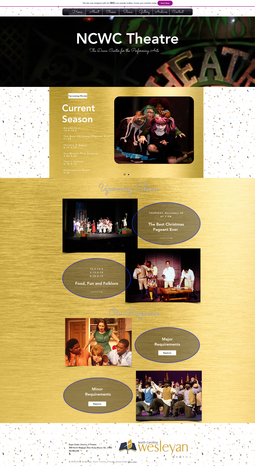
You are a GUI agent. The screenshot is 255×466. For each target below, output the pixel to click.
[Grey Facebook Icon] (183, 457)
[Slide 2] (125, 174)
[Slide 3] (128, 174)
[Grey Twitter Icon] (180, 457)
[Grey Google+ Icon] (187, 457)
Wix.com (132, 461)
